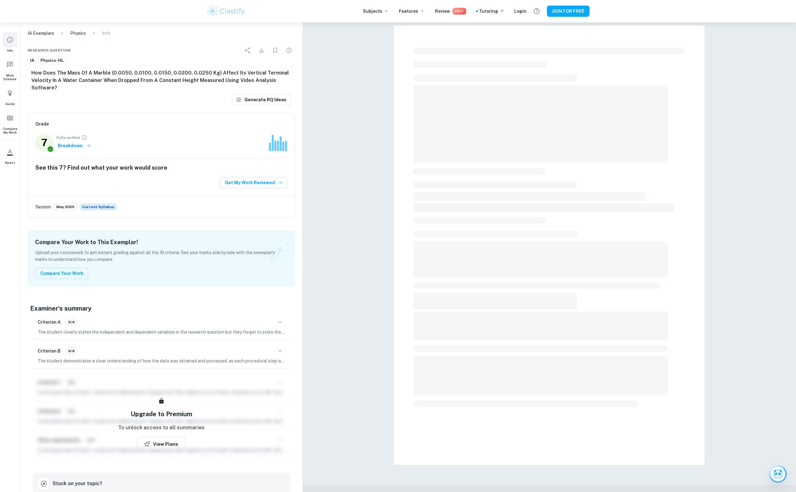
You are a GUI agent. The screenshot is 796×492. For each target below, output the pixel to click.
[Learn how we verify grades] (84, 137)
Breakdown (70, 145)
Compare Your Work (61, 273)
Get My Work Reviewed (250, 182)
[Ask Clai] (778, 474)
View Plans (165, 444)
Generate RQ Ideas (265, 99)
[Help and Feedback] (536, 11)
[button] (10, 42)
